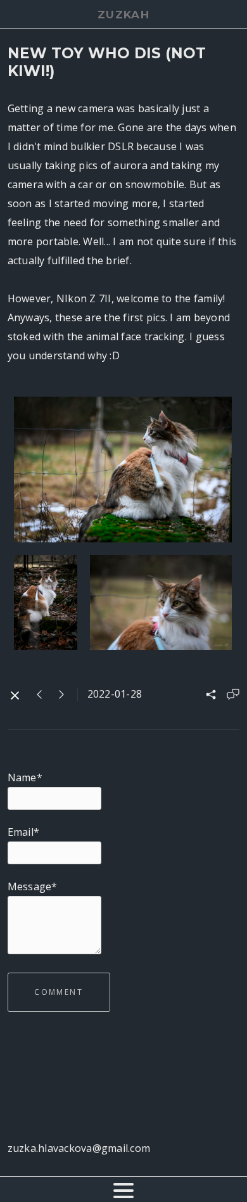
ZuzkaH (123, 14)
